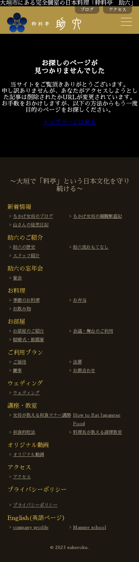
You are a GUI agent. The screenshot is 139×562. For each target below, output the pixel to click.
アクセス (117, 9)
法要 (77, 362)
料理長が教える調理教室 (97, 432)
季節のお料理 (26, 300)
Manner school (89, 527)
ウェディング (26, 393)
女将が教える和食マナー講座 (42, 415)
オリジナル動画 (28, 454)
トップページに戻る (69, 122)
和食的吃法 (24, 432)
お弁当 (79, 300)
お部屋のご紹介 (28, 331)
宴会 (17, 278)
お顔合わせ (84, 370)
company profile (31, 527)
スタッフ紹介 (26, 255)
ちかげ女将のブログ (33, 216)
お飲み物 (22, 309)
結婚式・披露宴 (28, 339)
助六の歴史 (24, 247)
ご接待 (19, 362)
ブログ (87, 9)
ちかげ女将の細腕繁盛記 (97, 216)
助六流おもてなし (91, 247)
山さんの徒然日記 (31, 225)
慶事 (17, 370)
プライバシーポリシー (35, 505)
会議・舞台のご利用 (93, 331)
